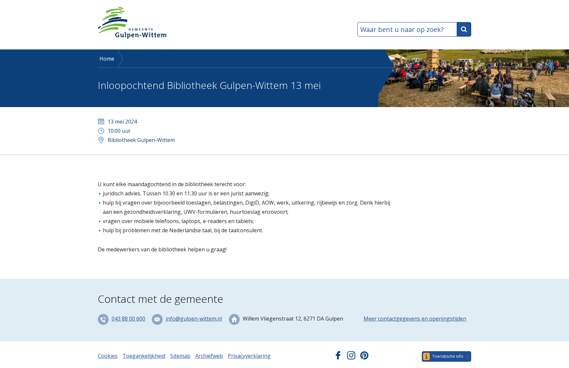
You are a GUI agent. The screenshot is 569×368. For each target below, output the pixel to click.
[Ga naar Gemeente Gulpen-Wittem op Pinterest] (364, 357)
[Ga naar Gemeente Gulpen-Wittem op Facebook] (338, 357)
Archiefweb (209, 355)
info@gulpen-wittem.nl (194, 318)
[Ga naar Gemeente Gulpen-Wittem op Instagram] (351, 357)
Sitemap (180, 355)
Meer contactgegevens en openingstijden (415, 318)
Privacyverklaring (249, 355)
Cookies (108, 355)
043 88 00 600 (128, 318)
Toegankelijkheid (143, 355)
